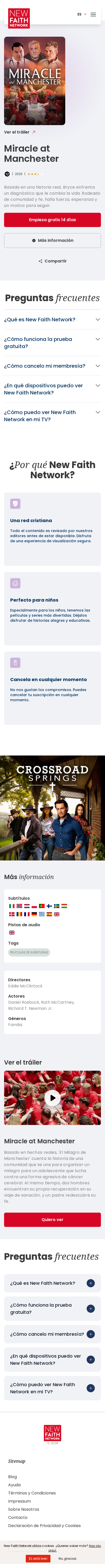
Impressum (19, 1501)
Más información (55, 240)
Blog (12, 1477)
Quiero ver (52, 1220)
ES (79, 14)
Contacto (18, 1517)
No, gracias (67, 1558)
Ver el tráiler (17, 132)
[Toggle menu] (93, 13)
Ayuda (14, 1485)
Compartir (56, 261)
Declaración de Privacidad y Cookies (44, 1526)
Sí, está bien (38, 1558)
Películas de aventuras (29, 952)
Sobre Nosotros (23, 1509)
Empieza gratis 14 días (52, 220)
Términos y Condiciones (32, 1493)
